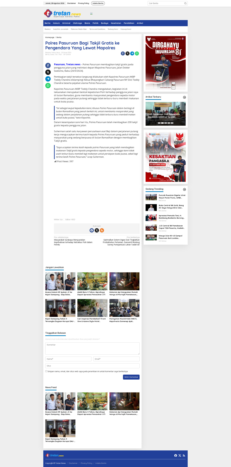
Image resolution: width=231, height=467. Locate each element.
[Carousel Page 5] (172, 123)
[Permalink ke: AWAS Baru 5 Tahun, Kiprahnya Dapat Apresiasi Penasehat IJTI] (92, 281)
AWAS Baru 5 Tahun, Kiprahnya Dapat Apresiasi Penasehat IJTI (91, 293)
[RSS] (102, 230)
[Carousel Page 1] (159, 123)
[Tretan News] (62, 13)
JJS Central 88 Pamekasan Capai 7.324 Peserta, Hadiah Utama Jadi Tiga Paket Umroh (172, 227)
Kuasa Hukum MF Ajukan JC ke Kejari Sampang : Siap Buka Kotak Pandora (58, 293)
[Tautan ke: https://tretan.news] (184, 189)
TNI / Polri (58, 54)
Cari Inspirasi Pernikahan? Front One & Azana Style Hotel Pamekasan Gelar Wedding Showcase (91, 320)
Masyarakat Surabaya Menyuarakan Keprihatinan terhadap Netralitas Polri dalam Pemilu (73, 241)
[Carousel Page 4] (169, 123)
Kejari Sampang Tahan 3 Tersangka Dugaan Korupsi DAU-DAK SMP (59, 320)
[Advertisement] (97, 188)
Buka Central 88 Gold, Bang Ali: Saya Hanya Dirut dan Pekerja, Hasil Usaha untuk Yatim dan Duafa (171, 206)
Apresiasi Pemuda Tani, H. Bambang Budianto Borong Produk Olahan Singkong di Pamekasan (171, 216)
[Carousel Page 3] (165, 123)
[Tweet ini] (128, 53)
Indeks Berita (100, 463)
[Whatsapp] (137, 53)
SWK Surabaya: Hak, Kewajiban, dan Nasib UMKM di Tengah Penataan (164, 115)
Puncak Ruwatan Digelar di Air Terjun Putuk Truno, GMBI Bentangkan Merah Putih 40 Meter (172, 196)
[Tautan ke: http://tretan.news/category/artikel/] (184, 97)
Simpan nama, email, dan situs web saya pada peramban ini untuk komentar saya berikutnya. (88, 371)
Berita (47, 54)
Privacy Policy (86, 463)
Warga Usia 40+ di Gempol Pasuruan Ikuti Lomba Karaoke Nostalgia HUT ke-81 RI (172, 237)
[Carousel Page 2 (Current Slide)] (162, 123)
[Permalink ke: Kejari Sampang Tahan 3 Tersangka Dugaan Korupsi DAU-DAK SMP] (60, 308)
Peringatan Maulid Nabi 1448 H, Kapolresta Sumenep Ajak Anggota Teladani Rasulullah (123, 320)
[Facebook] (92, 230)
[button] (185, 3)
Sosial (52, 54)
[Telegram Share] (132, 53)
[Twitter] (97, 230)
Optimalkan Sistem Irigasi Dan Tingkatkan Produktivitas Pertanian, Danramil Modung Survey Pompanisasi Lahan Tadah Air (121, 241)
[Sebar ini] (123, 53)
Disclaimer (73, 463)
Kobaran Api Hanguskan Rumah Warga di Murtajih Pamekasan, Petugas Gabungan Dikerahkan (123, 293)
